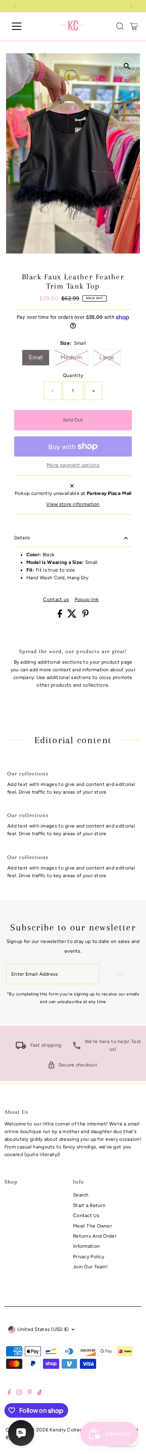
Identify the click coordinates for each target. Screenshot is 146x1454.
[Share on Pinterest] (85, 616)
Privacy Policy (88, 1256)
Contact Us (86, 1215)
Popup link (87, 599)
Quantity (73, 375)
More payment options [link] (73, 465)
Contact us (56, 599)
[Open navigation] (21, 26)
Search (81, 1195)
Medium (74, 357)
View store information (73, 504)
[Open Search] (120, 26)
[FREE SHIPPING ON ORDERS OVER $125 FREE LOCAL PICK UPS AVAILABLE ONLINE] (73, 6)
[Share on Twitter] (72, 616)
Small (38, 357)
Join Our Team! (90, 1267)
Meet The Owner (92, 1226)
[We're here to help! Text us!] (76, 1047)
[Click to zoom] (127, 66)
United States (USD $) (43, 1329)
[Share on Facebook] (60, 616)
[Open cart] (134, 26)
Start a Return (89, 1205)
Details (22, 538)
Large (110, 357)
